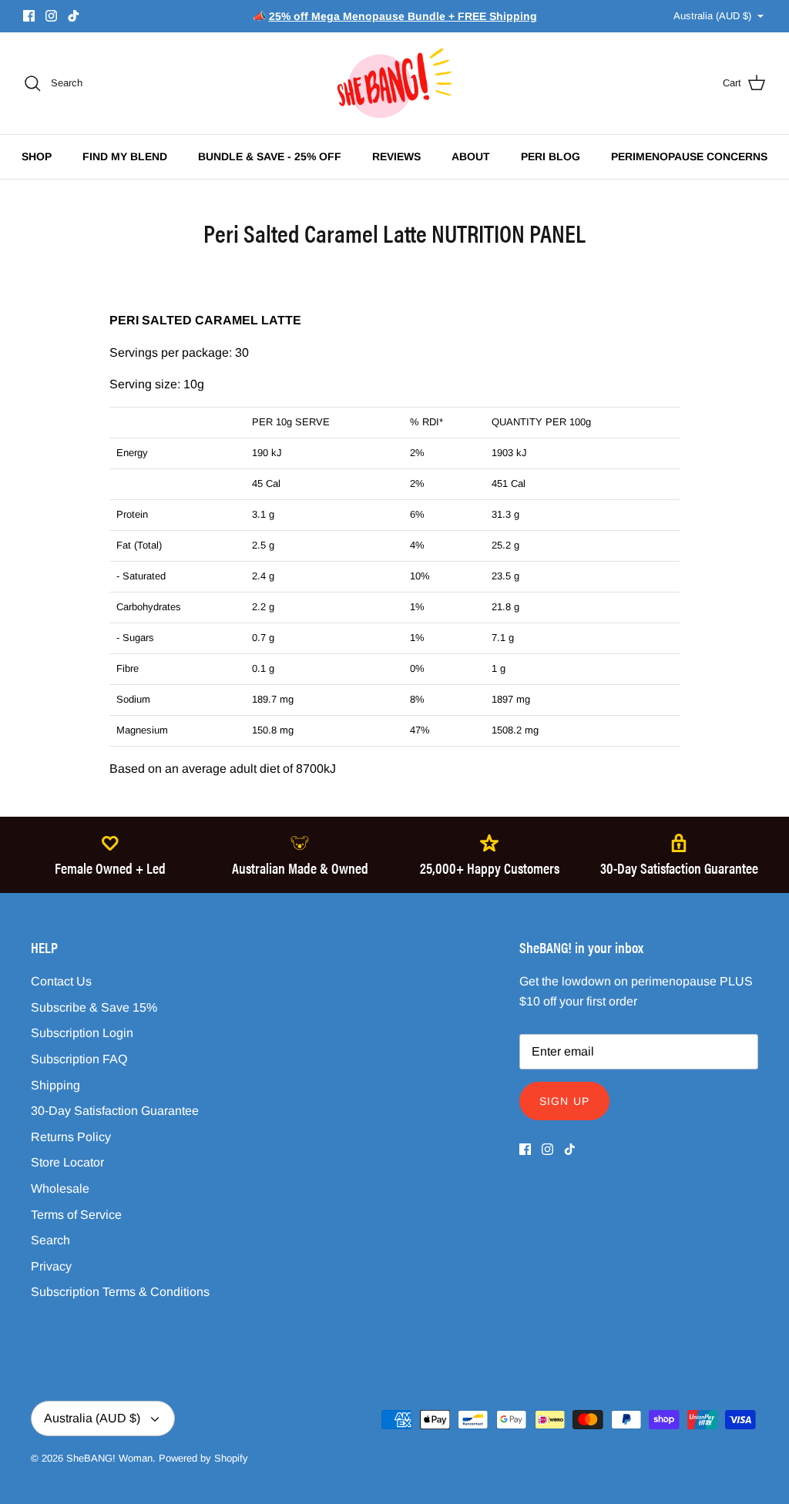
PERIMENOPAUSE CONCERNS (689, 156)
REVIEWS (396, 156)
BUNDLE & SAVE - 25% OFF (269, 156)
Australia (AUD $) (712, 16)
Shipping (55, 1085)
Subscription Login (82, 1032)
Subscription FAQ (79, 1059)
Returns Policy (71, 1136)
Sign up (564, 1101)
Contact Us (61, 981)
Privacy (51, 1266)
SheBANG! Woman (109, 1458)
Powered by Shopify (203, 1458)
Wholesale (60, 1188)
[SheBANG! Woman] (394, 83)
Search (50, 1240)
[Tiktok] (73, 16)
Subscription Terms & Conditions (120, 1291)
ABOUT (471, 156)
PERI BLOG (550, 156)
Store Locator (67, 1162)
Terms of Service (76, 1214)
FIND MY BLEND (124, 156)
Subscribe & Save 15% (94, 1007)
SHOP (37, 156)
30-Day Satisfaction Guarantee (115, 1110)
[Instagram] (51, 16)
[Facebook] (29, 16)
